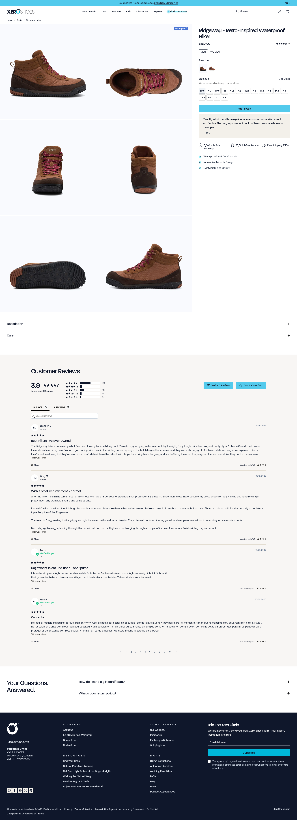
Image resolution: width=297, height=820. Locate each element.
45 (284, 90)
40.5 (217, 90)
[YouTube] (20, 790)
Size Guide (284, 78)
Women (215, 51)
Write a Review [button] (220, 385)
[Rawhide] (203, 68)
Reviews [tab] (37, 407)
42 (239, 90)
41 (225, 90)
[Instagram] (9, 790)
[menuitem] (89, 11)
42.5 (247, 90)
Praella (40, 813)
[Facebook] (14, 790)
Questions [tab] (59, 407)
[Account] (280, 11)
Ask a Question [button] (253, 385)
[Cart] (287, 11)
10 (169, 651)
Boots (19, 20)
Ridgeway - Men (39, 457)
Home (10, 20)
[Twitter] (25, 790)
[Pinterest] (31, 790)
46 (209, 97)
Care (10, 335)
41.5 (232, 90)
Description (15, 324)
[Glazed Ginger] (212, 68)
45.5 (202, 97)
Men (203, 51)
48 (224, 97)
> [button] (176, 651)
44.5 (276, 90)
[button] (89, 11)
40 (209, 90)
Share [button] (36, 465)
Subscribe (249, 752)
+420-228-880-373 (18, 742)
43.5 (262, 90)
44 (269, 90)
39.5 (202, 90)
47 (217, 97)
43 (254, 90)
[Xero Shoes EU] (21, 11)
